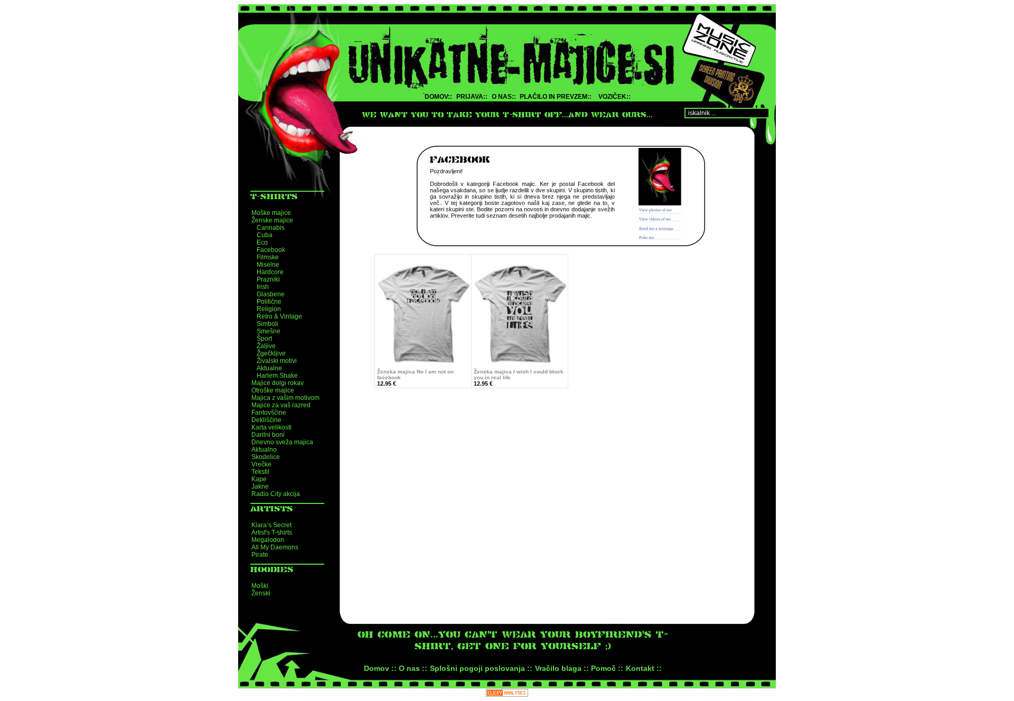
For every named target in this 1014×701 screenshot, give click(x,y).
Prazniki (268, 279)
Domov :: (380, 668)
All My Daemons (274, 547)
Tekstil (260, 471)
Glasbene (271, 294)
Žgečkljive (271, 353)
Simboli (267, 324)
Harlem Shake (277, 375)
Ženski (260, 593)
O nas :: (413, 668)
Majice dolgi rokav (277, 383)
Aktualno (264, 449)
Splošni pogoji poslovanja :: (481, 668)
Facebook (271, 250)
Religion (269, 309)
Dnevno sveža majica (282, 442)
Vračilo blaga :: (562, 668)
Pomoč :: (607, 668)
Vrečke (261, 464)
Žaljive (266, 346)
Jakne (260, 486)
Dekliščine (266, 420)
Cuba (265, 235)
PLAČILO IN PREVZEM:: (556, 96)
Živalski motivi (277, 360)
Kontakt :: (644, 668)
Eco (262, 242)
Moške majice (271, 213)
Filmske (268, 257)
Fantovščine (268, 412)
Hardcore (270, 272)
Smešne (268, 331)
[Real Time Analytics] (507, 693)
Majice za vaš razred (281, 405)
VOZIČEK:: (614, 96)
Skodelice (265, 457)
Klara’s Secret (271, 525)
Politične (269, 301)
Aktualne (269, 368)
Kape (259, 479)
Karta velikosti (271, 427)
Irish (263, 287)
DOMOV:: (438, 96)
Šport (264, 338)
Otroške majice (272, 390)
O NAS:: (504, 96)
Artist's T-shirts (271, 532)
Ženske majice (272, 220)
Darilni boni (268, 434)
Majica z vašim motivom (285, 397)
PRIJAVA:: (471, 96)
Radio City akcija (275, 494)
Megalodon (267, 540)
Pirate (259, 554)
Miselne (268, 264)
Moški (259, 586)
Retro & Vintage (279, 316)
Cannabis (271, 227)
